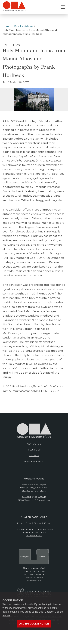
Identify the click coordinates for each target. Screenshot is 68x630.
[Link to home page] (14, 7)
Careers (34, 455)
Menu (63, 7)
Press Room (34, 449)
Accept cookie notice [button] (34, 623)
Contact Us (34, 444)
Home (6, 26)
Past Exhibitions (23, 26)
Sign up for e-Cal (34, 461)
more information (34, 535)
